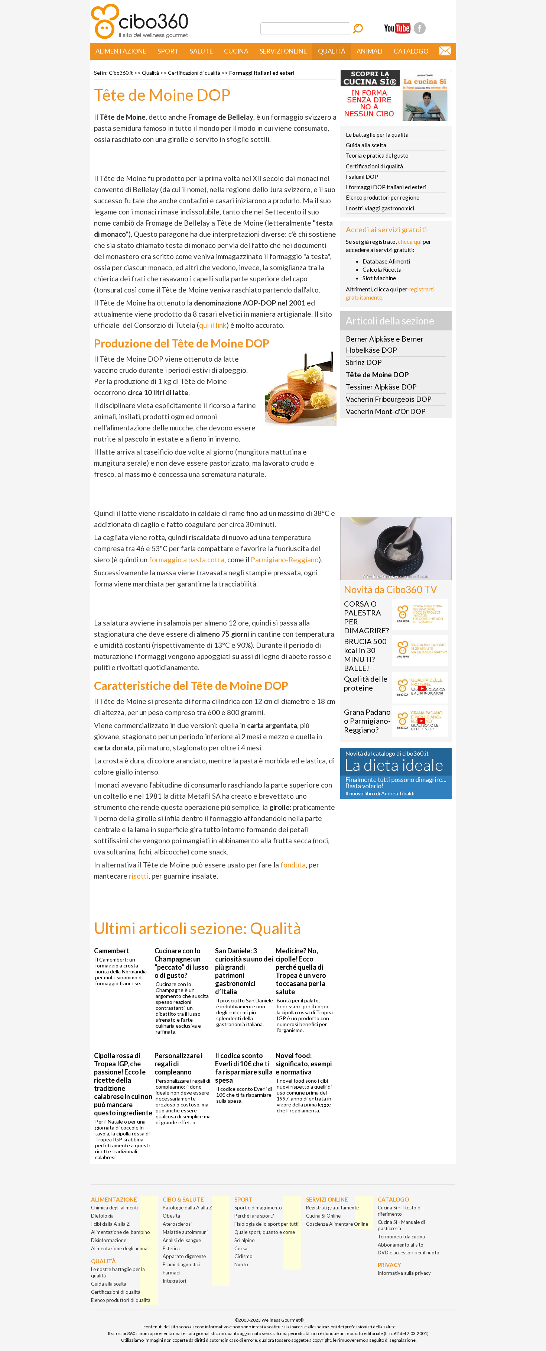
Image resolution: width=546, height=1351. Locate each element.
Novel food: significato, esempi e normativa (304, 1063)
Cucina (236, 51)
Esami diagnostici (181, 1264)
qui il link (213, 325)
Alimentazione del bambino (120, 1232)
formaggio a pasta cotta (186, 559)
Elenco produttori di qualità (120, 1300)
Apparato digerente (184, 1256)
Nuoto (241, 1264)
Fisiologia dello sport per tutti (266, 1224)
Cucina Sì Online (323, 1216)
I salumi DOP (362, 176)
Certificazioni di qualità (194, 73)
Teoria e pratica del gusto (377, 155)
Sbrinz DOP (364, 362)
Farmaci (171, 1273)
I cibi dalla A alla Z (110, 1224)
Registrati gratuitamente (332, 1208)
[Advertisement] (396, 469)
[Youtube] (397, 28)
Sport (168, 51)
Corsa (240, 1248)
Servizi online (283, 51)
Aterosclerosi (177, 1224)
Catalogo (411, 51)
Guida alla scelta (366, 145)
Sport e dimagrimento (258, 1208)
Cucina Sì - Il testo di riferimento (400, 1211)
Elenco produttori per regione (382, 197)
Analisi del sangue (182, 1240)
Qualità (331, 51)
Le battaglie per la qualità (377, 134)
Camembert (111, 951)
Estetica (171, 1248)
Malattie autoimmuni (185, 1232)
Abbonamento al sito (400, 1245)
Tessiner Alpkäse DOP (381, 386)
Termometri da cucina (401, 1237)
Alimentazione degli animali (120, 1248)
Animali (370, 51)
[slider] (388, 574)
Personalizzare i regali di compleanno (178, 1063)
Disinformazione (108, 1240)
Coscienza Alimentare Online (337, 1224)
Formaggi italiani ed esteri (262, 73)
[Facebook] (420, 28)
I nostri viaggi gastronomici (380, 208)
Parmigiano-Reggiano (285, 559)
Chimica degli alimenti (114, 1208)
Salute (201, 51)
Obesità (171, 1216)
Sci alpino (244, 1240)
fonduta (293, 864)
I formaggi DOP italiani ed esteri (386, 187)
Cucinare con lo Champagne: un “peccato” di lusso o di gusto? (182, 963)
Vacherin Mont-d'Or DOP (386, 411)
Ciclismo (243, 1256)
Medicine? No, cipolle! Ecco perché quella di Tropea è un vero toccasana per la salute (301, 971)
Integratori (174, 1281)
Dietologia (102, 1216)
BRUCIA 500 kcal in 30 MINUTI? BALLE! (365, 654)
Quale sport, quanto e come (264, 1232)
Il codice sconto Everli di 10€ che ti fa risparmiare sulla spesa (244, 1067)
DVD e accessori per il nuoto (408, 1252)
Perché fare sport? (254, 1216)
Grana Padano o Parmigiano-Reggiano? (367, 720)
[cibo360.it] (139, 38)
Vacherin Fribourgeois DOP (389, 399)
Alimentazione (120, 51)
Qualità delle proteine (365, 683)
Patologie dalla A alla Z (187, 1208)
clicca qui (410, 241)
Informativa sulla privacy (404, 1273)
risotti (139, 876)
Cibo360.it (121, 73)
